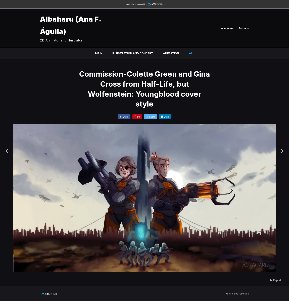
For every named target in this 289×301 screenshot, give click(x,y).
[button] (275, 280)
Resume (244, 28)
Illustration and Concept (132, 53)
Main (98, 53)
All (191, 53)
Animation (171, 53)
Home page (226, 28)
